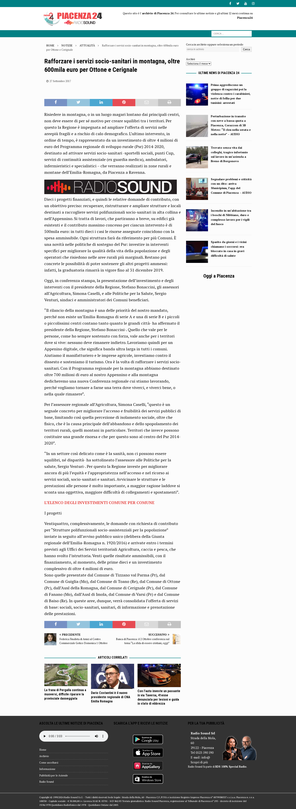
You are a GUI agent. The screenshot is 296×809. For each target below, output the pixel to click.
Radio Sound (46, 781)
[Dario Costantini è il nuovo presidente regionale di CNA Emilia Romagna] (112, 676)
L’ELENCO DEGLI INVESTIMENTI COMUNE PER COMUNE (99, 502)
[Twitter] (237, 3)
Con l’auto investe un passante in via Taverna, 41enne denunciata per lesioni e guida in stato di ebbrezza (159, 697)
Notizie (66, 45)
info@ (205, 757)
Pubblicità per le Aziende (53, 775)
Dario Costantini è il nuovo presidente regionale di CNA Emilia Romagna (110, 697)
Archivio (44, 756)
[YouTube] (245, 3)
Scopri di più (199, 762)
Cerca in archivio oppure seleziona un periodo (214, 44)
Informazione (47, 769)
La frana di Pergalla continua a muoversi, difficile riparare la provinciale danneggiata (65, 694)
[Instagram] (253, 3)
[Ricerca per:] (231, 33)
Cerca (246, 49)
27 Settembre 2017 (60, 81)
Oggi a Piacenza (218, 276)
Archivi (190, 59)
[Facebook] (230, 3)
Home (42, 749)
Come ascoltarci (48, 762)
